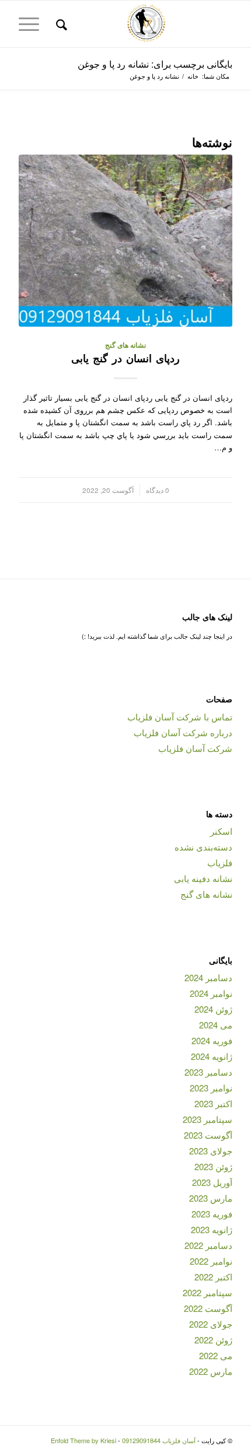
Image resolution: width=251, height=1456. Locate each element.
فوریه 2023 (211, 1214)
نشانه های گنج (125, 345)
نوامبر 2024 (211, 993)
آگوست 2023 (208, 1135)
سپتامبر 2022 (207, 1292)
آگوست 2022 (208, 1308)
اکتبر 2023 (213, 1103)
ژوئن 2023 (213, 1166)
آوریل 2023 (212, 1182)
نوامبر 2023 (211, 1088)
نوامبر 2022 (211, 1261)
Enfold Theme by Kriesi (83, 1440)
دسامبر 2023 (208, 1072)
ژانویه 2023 (211, 1229)
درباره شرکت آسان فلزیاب (183, 732)
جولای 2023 (210, 1150)
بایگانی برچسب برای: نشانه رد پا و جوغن (155, 64)
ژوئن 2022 (213, 1340)
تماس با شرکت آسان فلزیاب (179, 716)
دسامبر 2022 (208, 1245)
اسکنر (221, 831)
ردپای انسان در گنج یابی (125, 358)
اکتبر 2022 (213, 1276)
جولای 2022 (210, 1324)
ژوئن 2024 (213, 1009)
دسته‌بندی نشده (203, 847)
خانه (192, 76)
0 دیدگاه (157, 490)
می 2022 (215, 1355)
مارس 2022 (210, 1371)
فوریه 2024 (211, 1040)
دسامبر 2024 (208, 977)
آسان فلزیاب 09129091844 (159, 1440)
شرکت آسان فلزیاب (195, 748)
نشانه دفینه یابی (203, 878)
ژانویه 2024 (211, 1056)
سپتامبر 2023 (207, 1119)
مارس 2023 (210, 1198)
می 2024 (215, 1025)
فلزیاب (219, 862)
